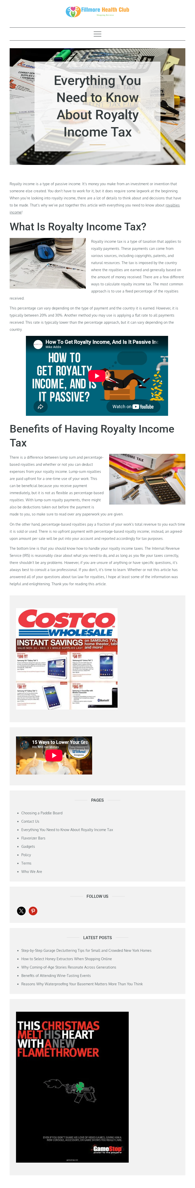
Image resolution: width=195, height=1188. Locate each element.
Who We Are (31, 871)
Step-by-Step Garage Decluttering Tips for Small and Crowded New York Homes (86, 950)
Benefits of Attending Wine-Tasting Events (56, 975)
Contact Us (30, 821)
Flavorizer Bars (33, 838)
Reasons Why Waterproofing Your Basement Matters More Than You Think (82, 984)
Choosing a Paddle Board (41, 813)
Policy (26, 855)
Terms (26, 863)
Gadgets (28, 846)
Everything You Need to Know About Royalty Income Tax (67, 830)
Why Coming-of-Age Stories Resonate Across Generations (68, 967)
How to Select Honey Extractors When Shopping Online (66, 959)
